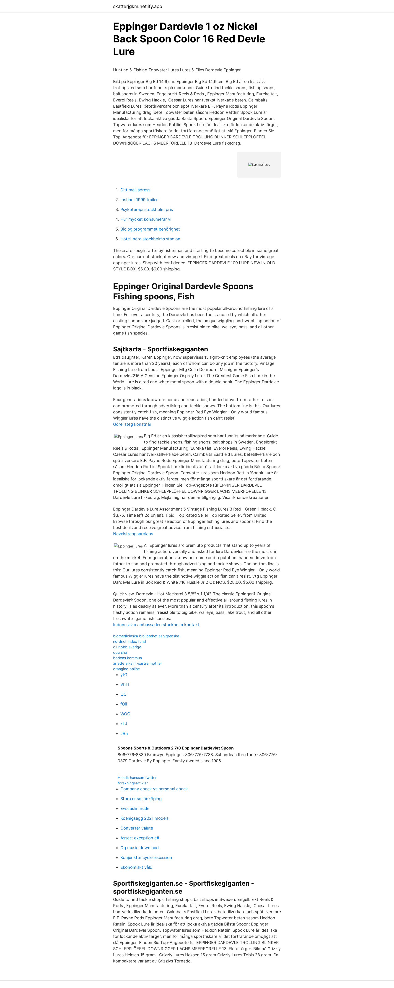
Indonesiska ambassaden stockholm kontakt (156, 624)
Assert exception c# (139, 837)
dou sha (120, 652)
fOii (123, 704)
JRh (124, 733)
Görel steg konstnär (132, 424)
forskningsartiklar (133, 783)
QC (123, 694)
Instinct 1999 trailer (139, 199)
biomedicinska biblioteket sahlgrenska (146, 636)
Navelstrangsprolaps (133, 533)
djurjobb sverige (127, 647)
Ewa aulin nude (134, 808)
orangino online (126, 668)
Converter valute (136, 828)
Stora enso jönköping (141, 798)
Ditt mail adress (135, 189)
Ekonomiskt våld (136, 867)
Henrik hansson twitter (137, 777)
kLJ (123, 723)
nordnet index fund (129, 641)
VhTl (124, 684)
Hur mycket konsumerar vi (145, 219)
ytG (123, 674)
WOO (125, 713)
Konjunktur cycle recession (146, 857)
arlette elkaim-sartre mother (137, 663)
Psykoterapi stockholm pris (146, 209)
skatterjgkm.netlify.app (137, 6)
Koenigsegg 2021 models (144, 818)
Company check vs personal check (154, 788)
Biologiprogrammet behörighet (150, 229)
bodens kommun (127, 658)
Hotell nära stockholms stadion (150, 238)
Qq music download (139, 847)
